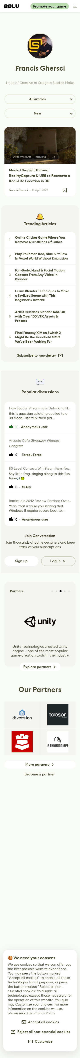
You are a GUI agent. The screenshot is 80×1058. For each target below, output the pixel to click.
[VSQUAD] (22, 742)
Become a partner (39, 774)
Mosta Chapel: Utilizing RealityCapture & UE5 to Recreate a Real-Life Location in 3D (39, 175)
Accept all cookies (42, 1022)
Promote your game (49, 6)
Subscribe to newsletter (36, 355)
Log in (55, 561)
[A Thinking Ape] (58, 742)
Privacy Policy (44, 1013)
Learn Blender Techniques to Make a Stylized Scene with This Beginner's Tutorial (39, 295)
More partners (37, 764)
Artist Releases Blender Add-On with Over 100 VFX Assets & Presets (37, 316)
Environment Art (21, 156)
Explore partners (37, 667)
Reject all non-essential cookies (43, 1031)
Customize (42, 1041)
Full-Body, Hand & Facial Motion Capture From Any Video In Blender (37, 274)
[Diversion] (22, 714)
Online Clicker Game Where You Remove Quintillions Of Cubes (37, 239)
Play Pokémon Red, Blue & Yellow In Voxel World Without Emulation (38, 256)
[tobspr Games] (58, 714)
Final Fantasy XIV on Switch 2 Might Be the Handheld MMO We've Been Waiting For (35, 337)
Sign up (21, 561)
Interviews (40, 156)
